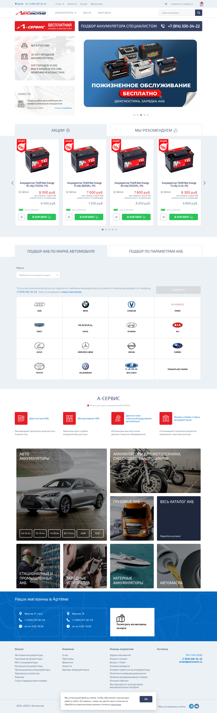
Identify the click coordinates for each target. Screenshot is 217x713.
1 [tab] (134, 114)
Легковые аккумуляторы (29, 655)
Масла (87, 12)
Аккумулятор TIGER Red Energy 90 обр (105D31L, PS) (132, 184)
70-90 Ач (54, 533)
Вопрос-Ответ (118, 662)
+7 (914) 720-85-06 (34, 619)
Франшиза (96, 3)
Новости (72, 3)
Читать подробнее (63, 108)
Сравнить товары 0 (182, 3)
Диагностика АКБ (39, 418)
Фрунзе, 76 (78, 613)
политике (116, 704)
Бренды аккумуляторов (75, 669)
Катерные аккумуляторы (29, 666)
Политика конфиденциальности (128, 673)
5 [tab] (147, 114)
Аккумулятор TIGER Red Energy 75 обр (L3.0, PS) (179, 184)
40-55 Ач (26, 533)
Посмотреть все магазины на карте (131, 626)
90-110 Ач (69, 533)
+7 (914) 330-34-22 (26, 291)
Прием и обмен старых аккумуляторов (187, 418)
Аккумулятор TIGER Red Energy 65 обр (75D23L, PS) (37, 184)
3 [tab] (140, 114)
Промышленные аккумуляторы (32, 669)
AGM (83, 533)
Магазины (104, 12)
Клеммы (19, 677)
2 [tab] (137, 114)
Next (204, 182)
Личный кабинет (119, 680)
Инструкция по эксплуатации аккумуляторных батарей (126, 686)
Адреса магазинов (120, 655)
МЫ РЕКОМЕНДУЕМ (153, 130)
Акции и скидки (118, 658)
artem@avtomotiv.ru (190, 661)
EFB (97, 533)
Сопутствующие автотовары (31, 680)
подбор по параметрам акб (156, 251)
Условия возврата (120, 666)
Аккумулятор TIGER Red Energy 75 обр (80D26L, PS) (84, 184)
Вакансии (67, 662)
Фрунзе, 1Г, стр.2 (33, 613)
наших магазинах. (71, 291)
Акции (83, 3)
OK (146, 699)
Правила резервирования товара (128, 677)
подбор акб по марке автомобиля (61, 251)
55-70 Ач (40, 533)
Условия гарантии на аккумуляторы (130, 669)
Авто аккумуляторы (34, 456)
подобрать (178, 289)
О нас (59, 3)
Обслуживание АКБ (88, 418)
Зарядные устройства (27, 673)
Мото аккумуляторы (26, 662)
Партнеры (68, 658)
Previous (12, 182)
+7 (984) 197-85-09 (82, 619)
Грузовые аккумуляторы (28, 658)
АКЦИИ (57, 130)
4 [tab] (144, 114)
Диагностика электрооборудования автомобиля (139, 418)
